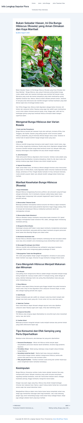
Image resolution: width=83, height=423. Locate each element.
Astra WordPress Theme (60, 419)
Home (33, 3)
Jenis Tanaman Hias (59, 3)
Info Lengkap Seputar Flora (15, 6)
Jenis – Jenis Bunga (44, 3)
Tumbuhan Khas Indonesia (40, 10)
